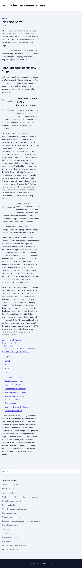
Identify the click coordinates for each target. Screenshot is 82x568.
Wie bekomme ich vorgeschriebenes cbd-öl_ (20, 497)
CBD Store (6, 18)
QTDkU (8, 357)
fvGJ (7, 372)
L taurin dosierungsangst (11, 533)
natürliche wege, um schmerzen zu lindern (19, 349)
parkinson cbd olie (9, 346)
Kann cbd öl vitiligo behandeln (14, 537)
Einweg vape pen (9, 513)
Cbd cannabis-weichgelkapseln (17, 407)
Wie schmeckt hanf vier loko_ (13, 517)
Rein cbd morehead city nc (15, 392)
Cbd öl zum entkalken (13, 385)
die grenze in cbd (9, 343)
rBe (6, 364)
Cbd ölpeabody (11, 403)
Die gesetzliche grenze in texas (14, 545)
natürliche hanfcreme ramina (23, 5)
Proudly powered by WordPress (40, 563)
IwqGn (7, 361)
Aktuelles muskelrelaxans (12, 549)
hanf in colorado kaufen (11, 340)
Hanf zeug (6, 529)
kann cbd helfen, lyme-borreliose (15, 352)
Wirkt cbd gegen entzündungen (14, 509)
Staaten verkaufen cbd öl (15, 381)
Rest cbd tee (7, 541)
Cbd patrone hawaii (9, 493)
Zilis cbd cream (8, 489)
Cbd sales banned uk (10, 525)
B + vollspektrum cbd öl (11, 501)
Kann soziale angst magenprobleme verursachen (21, 521)
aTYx (7, 368)
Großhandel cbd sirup (13, 411)
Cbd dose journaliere (13, 377)
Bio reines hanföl (8, 505)
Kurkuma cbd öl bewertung (15, 389)
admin (4, 26)
